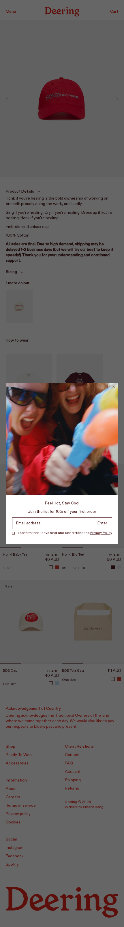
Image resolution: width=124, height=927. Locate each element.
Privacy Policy (101, 533)
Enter (102, 523)
